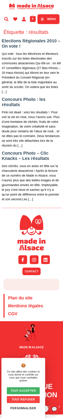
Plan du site (20, 297)
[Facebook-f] (22, 259)
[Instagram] (34, 259)
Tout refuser (23, 399)
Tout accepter (23, 390)
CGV (13, 313)
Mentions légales (25, 305)
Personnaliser (23, 408)
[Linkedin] (45, 259)
